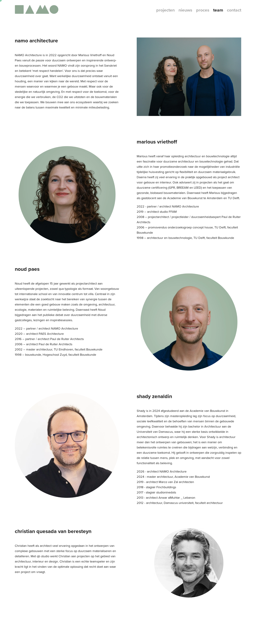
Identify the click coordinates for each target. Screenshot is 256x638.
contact (234, 10)
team (218, 10)
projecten (165, 10)
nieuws (185, 10)
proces (202, 10)
